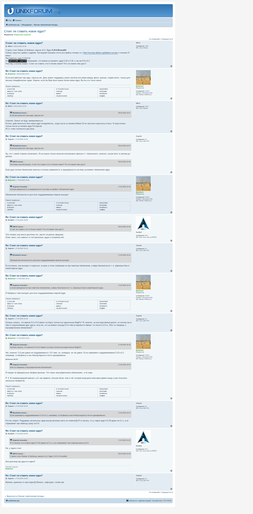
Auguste (16, 187)
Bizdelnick (17, 113)
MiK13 (15, 162)
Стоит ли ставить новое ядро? (25, 31)
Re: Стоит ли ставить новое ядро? (24, 71)
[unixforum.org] (34, 10)
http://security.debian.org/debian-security (100, 53)
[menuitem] (8, 20)
